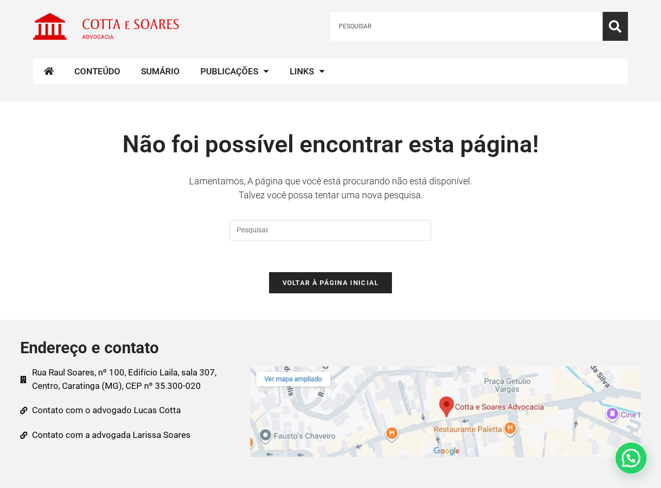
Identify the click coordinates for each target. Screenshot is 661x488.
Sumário (160, 71)
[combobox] (466, 26)
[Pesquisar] (615, 26)
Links (302, 71)
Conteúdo (97, 71)
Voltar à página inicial (330, 283)
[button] (631, 458)
